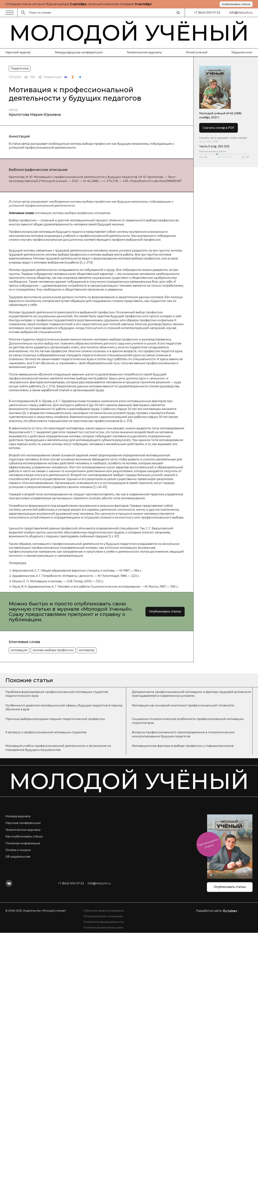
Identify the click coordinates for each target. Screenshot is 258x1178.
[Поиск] (178, 12)
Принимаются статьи (208, 843)
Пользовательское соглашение (103, 916)
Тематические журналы (144, 52)
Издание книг (242, 52)
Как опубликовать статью (24, 836)
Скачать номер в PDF (218, 127)
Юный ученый (196, 52)
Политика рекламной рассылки (103, 927)
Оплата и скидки (18, 850)
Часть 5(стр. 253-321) (214, 146)
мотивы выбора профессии (53, 650)
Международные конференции (79, 52)
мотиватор (86, 650)
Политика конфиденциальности (103, 922)
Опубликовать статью (236, 4)
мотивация (19, 650)
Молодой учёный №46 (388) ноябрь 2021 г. (220, 115)
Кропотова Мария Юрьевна (35, 114)
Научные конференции (23, 823)
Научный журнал (18, 52)
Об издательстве (17, 856)
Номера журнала (17, 816)
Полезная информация (22, 843)
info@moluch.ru (241, 12)
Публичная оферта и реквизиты (103, 910)
